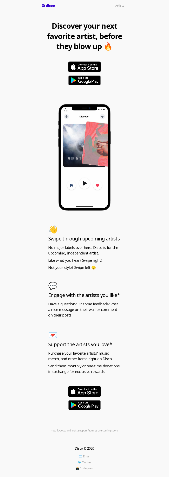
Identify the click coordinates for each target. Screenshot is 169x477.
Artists (119, 5)
